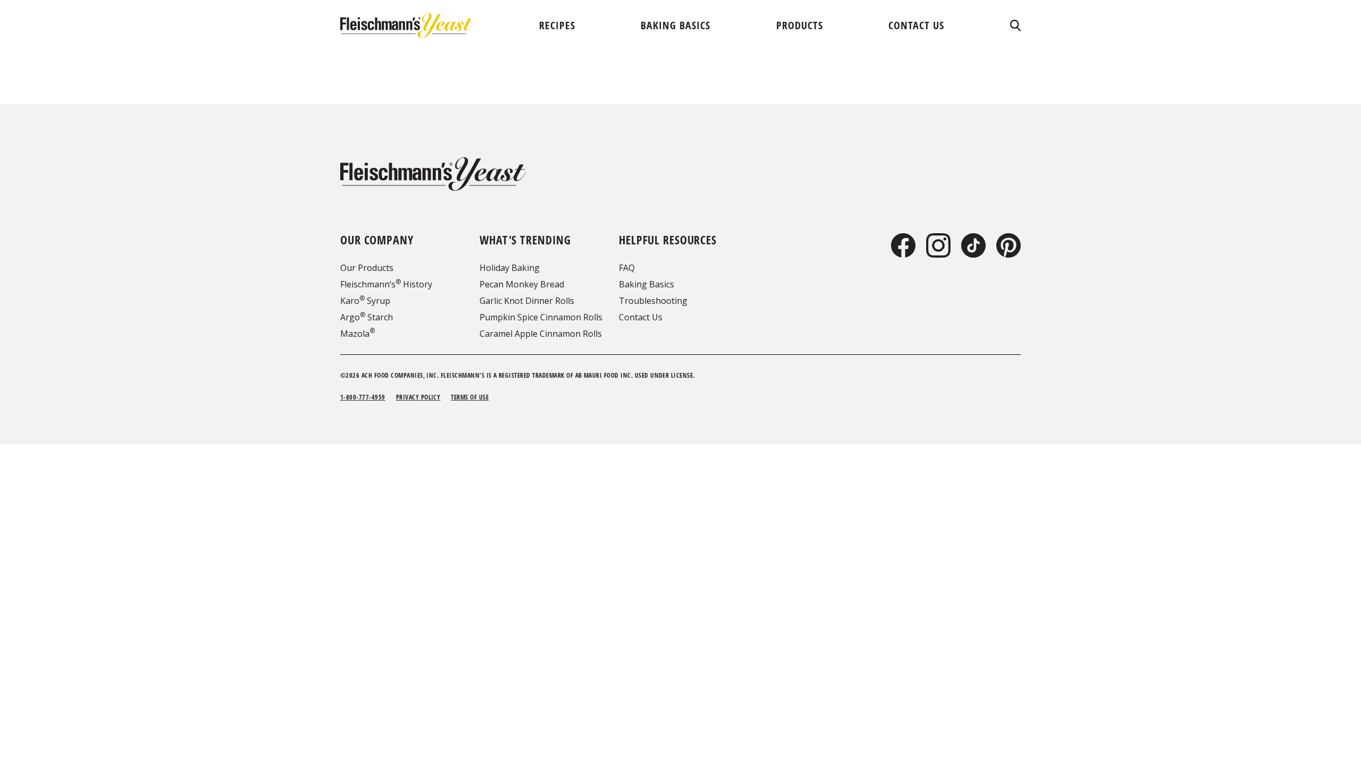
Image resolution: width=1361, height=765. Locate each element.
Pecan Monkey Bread (522, 284)
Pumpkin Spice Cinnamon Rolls (541, 317)
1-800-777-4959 (362, 397)
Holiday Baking (510, 268)
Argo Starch (366, 317)
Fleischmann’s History (386, 284)
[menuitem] (557, 25)
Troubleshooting (653, 301)
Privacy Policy (418, 397)
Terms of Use (470, 397)
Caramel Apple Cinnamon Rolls (541, 333)
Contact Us (640, 317)
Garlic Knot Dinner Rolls (527, 301)
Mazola (357, 333)
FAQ (627, 268)
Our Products (366, 268)
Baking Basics (646, 284)
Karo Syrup (365, 301)
